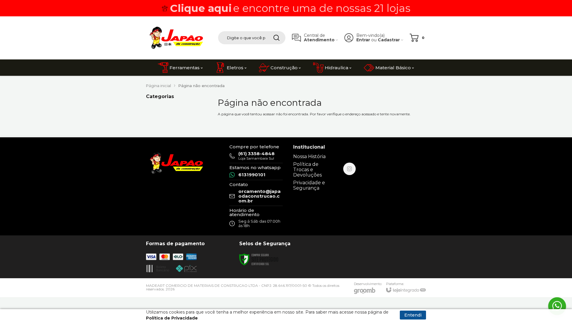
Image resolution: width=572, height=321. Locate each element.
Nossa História (309, 156)
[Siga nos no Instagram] (349, 169)
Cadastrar (389, 40)
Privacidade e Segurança (309, 185)
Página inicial (158, 85)
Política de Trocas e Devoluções (307, 169)
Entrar (363, 40)
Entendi (413, 315)
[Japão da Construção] (176, 38)
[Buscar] (276, 37)
